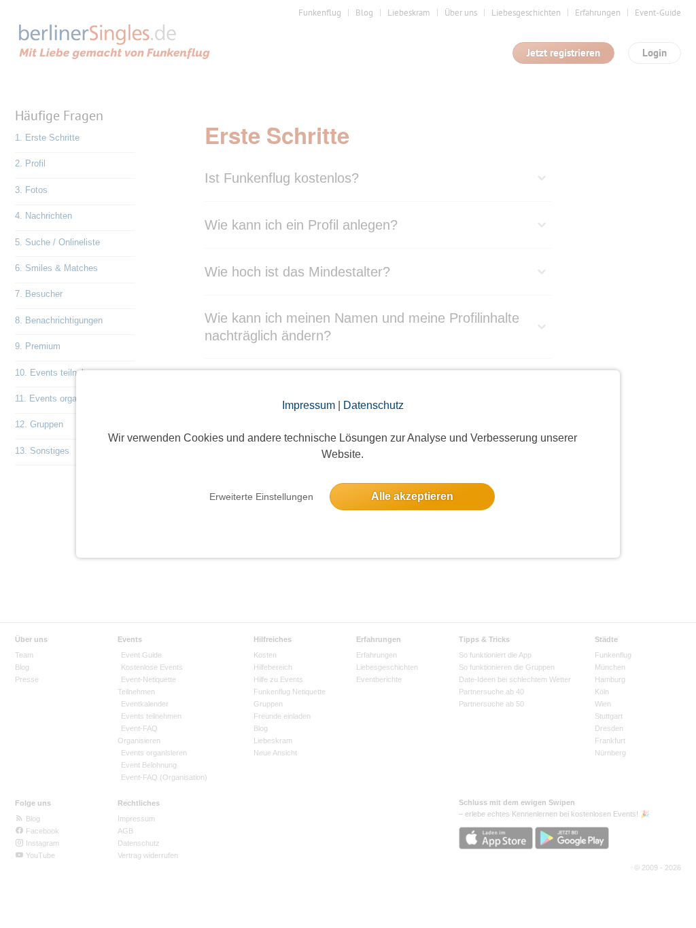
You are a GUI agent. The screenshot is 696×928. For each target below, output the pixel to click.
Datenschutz (373, 405)
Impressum (308, 405)
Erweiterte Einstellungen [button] (261, 496)
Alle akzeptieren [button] (412, 496)
